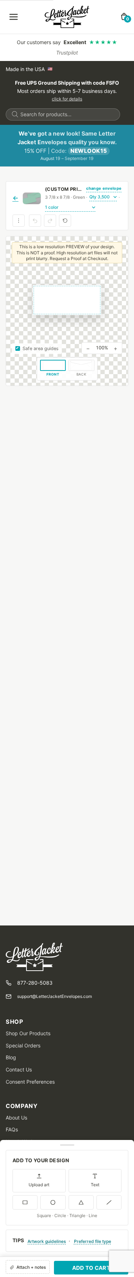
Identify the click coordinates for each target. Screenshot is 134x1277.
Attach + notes (31, 1267)
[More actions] (19, 221)
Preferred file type (92, 1241)
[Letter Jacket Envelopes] (67, 17)
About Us (16, 1118)
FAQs (12, 1129)
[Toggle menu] (13, 17)
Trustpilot (67, 53)
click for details (67, 99)
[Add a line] (108, 1202)
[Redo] (50, 221)
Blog (11, 1057)
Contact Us (19, 1069)
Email (12, 1218)
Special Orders (23, 1045)
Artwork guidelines (47, 1241)
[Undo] (35, 221)
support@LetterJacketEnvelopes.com (54, 996)
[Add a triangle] (81, 1202)
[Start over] (65, 221)
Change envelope (103, 188)
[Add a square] (25, 1202)
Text (95, 1184)
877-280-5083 (35, 983)
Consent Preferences (30, 1082)
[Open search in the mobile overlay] (63, 114)
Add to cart (91, 1267)
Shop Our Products (28, 1033)
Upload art (39, 1184)
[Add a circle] (52, 1202)
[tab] (53, 369)
